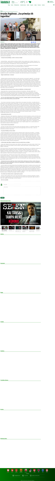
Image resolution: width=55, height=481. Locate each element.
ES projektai (27, 473)
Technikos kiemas (23, 5)
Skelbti (2, 197)
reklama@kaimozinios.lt (17, 475)
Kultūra (28, 5)
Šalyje (9, 5)
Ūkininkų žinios (16, 5)
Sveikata (43, 5)
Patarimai (39, 5)
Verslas (12, 5)
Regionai (31, 5)
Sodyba (35, 5)
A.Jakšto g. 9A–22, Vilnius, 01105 (35, 475)
